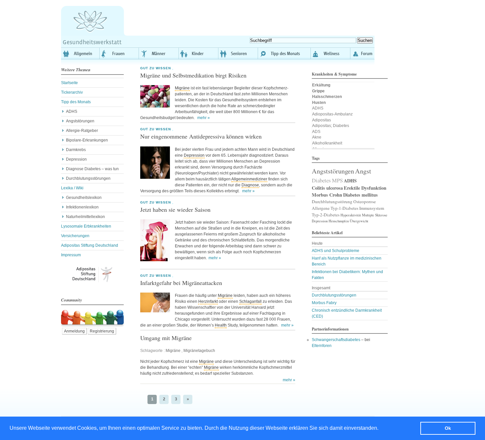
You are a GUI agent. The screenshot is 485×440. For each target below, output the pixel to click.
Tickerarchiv (72, 92)
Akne (316, 137)
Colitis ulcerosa (327, 187)
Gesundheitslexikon (84, 197)
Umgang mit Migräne (166, 338)
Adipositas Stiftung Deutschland (89, 245)
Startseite (69, 82)
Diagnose (250, 185)
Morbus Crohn (327, 194)
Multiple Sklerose (374, 215)
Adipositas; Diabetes (330, 125)
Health (221, 325)
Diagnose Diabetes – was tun (92, 169)
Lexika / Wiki (72, 188)
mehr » (203, 117)
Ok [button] (448, 428)
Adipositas (321, 120)
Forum (362, 53)
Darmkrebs (76, 149)
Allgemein (80, 53)
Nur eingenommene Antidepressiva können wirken (201, 136)
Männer (159, 53)
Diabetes (321, 180)
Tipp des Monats (284, 53)
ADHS (71, 111)
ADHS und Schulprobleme (335, 250)
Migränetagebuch (199, 350)
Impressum (71, 255)
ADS (316, 131)
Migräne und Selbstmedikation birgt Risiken (193, 75)
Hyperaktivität (350, 215)
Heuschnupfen (339, 221)
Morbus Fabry (324, 302)
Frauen (119, 53)
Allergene (321, 208)
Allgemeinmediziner (249, 179)
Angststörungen (80, 121)
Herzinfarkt (208, 301)
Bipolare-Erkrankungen (87, 140)
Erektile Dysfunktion (365, 187)
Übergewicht (359, 221)
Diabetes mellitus (360, 194)
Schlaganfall (250, 301)
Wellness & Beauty (330, 53)
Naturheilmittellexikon (85, 216)
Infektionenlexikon (82, 207)
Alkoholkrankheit (327, 143)
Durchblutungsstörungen (88, 178)
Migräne (182, 88)
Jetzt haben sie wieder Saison (175, 209)
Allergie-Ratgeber (82, 130)
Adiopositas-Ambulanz (332, 114)
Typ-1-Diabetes (344, 208)
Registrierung (102, 331)
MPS (337, 180)
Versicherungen (75, 236)
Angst (363, 170)
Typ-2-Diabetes (326, 215)
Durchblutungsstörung (332, 201)
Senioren (238, 53)
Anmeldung (74, 331)
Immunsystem (371, 208)
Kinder (198, 53)
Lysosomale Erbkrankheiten (86, 226)
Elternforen (322, 345)
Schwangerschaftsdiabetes (336, 339)
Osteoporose (364, 201)
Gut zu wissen (155, 68)
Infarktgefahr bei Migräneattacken (181, 283)
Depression (76, 159)
